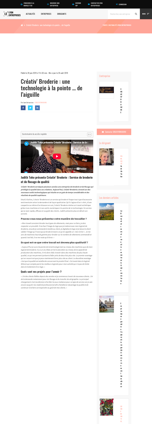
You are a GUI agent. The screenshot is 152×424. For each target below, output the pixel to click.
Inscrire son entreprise (54, 4)
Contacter (115, 131)
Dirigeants (61, 13)
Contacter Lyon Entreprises (96, 4)
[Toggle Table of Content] (88, 134)
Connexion (122, 4)
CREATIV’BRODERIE (41, 102)
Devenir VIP (78, 4)
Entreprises (46, 13)
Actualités (30, 13)
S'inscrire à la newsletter (29, 4)
